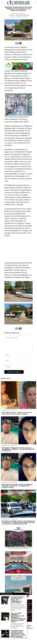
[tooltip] (16, 43)
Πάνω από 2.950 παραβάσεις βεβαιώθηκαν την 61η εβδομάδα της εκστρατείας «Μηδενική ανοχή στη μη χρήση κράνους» (18, 617)
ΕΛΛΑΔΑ (11, 15)
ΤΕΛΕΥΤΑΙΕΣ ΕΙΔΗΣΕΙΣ (22, 15)
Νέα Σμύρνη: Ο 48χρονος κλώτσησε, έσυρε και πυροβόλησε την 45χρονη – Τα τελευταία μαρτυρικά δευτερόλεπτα (18, 449)
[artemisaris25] (18, 538)
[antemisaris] (18, 66)
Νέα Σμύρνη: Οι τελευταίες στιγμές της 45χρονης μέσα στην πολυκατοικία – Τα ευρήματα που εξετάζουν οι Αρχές (17, 486)
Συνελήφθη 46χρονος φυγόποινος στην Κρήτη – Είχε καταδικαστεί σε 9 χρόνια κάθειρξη (17, 599)
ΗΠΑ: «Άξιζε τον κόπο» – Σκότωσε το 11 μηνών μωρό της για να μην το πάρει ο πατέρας (17, 413)
